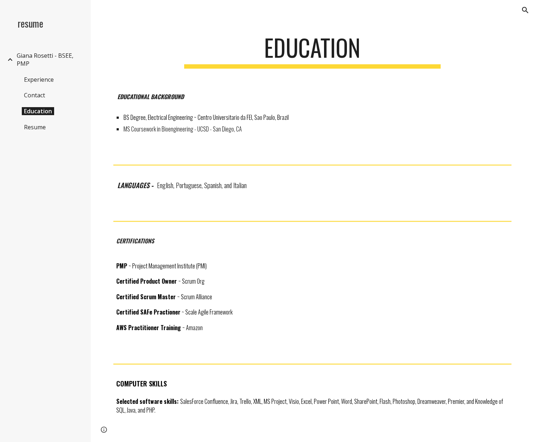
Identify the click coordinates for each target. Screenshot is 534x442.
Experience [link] (39, 80)
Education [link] (38, 111)
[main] (312, 51)
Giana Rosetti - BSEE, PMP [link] (45, 60)
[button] (525, 10)
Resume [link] (35, 127)
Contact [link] (34, 95)
